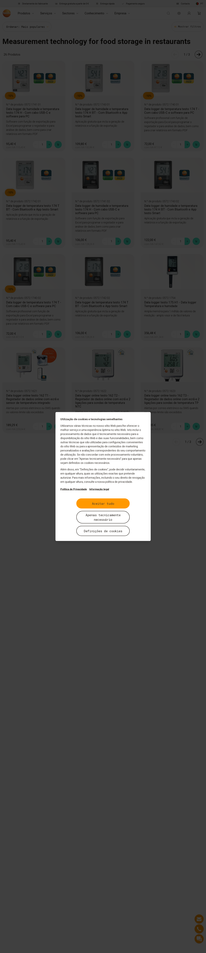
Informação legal (99, 489)
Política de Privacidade (73, 489)
